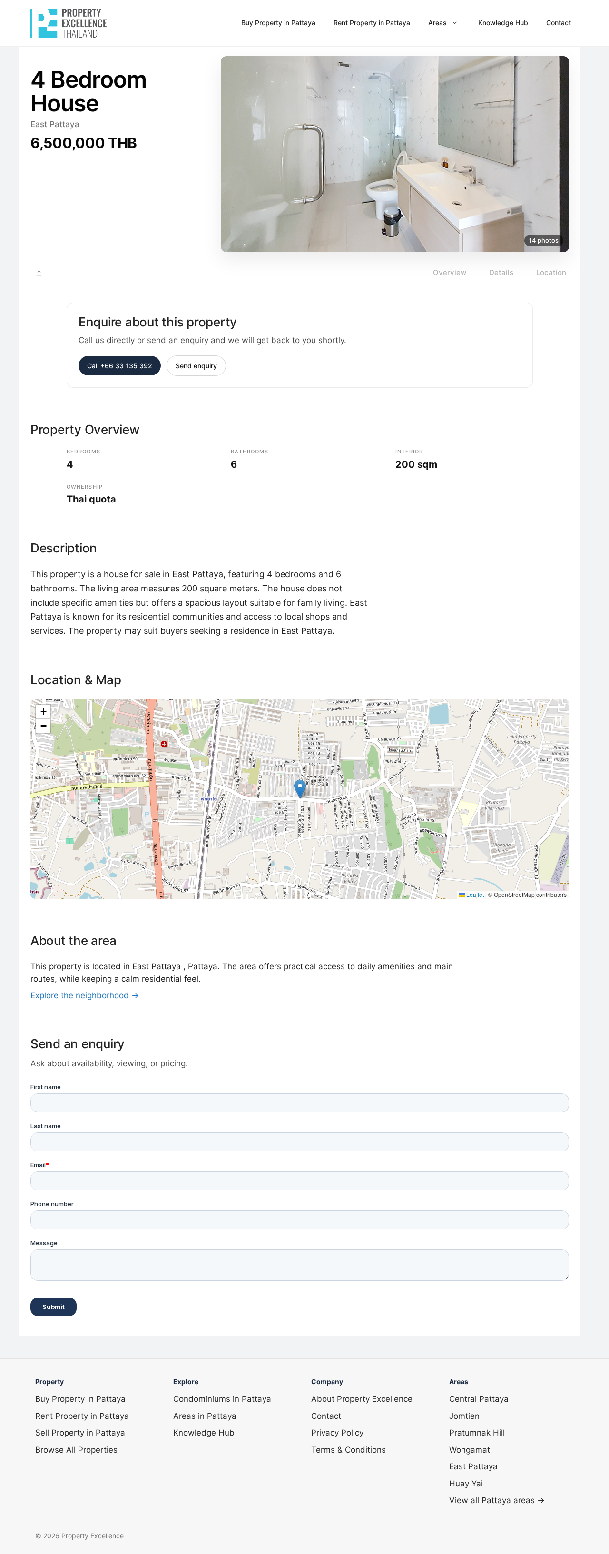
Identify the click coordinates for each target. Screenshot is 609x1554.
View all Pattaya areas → (497, 1500)
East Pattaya (473, 1466)
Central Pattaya (479, 1399)
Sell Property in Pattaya (80, 1432)
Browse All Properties (76, 1450)
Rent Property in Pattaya (372, 23)
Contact (558, 23)
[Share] (39, 273)
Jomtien (464, 1416)
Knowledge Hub (503, 23)
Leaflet (474, 894)
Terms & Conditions (348, 1450)
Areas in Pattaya (204, 1416)
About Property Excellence (362, 1399)
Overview (449, 272)
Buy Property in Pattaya (278, 23)
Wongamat (469, 1450)
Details (501, 272)
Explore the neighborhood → (84, 995)
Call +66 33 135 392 (119, 366)
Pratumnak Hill (477, 1432)
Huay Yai (466, 1483)
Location (551, 272)
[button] (300, 789)
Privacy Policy (337, 1432)
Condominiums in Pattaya (222, 1399)
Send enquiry (196, 366)
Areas (437, 23)
